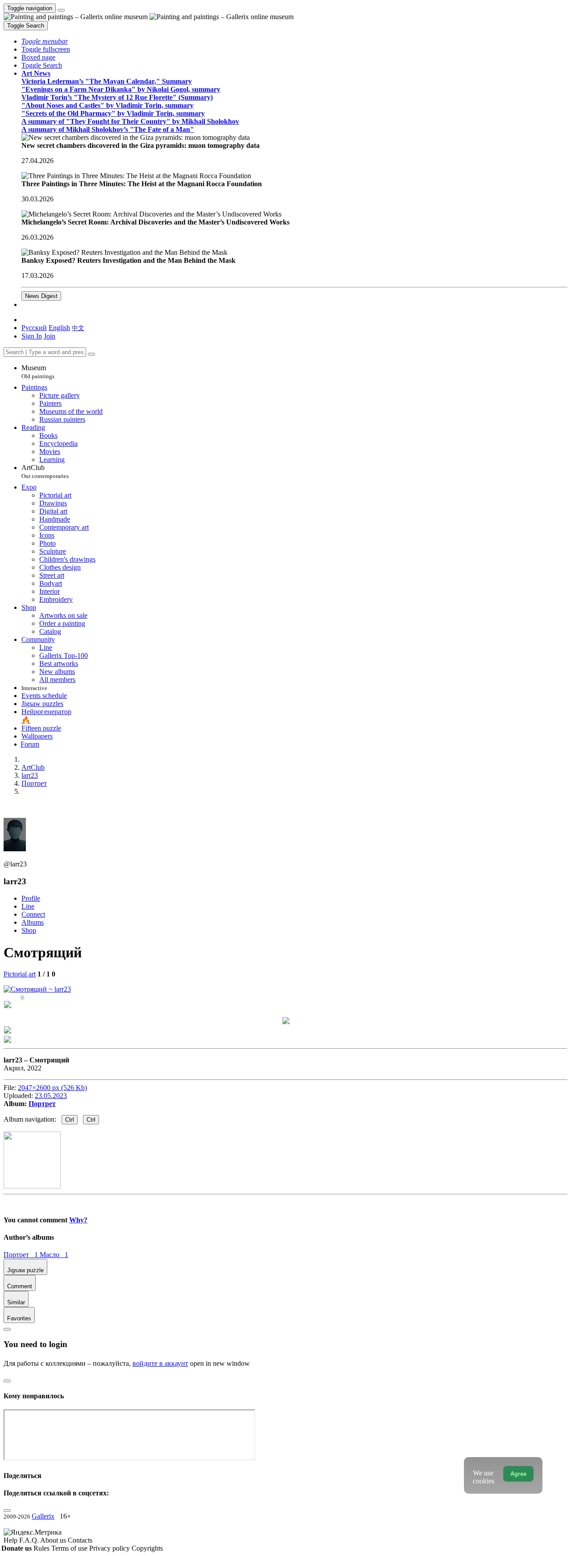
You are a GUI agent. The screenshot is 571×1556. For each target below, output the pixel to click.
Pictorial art (20, 974)
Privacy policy (110, 1548)
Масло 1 (54, 1254)
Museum (37, 372)
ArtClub (45, 471)
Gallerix (43, 1516)
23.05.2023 (51, 1095)
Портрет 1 (22, 1254)
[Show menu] (61, 10)
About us (54, 1540)
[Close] (91, 354)
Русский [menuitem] (34, 327)
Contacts (80, 1540)
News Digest (41, 296)
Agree (518, 1473)
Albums (32, 922)
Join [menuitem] (49, 336)
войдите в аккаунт (160, 1363)
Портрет (42, 1103)
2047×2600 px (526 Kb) (52, 1087)
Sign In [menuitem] (31, 336)
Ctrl (69, 1119)
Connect (33, 914)
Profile (30, 898)
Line (27, 906)
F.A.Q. (29, 1540)
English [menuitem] (59, 327)
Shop (28, 930)
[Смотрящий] (37, 989)
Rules (42, 1548)
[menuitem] (78, 327)
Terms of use (70, 1548)
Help (11, 1540)
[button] (44, 41)
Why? (78, 1220)
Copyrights (147, 1548)
